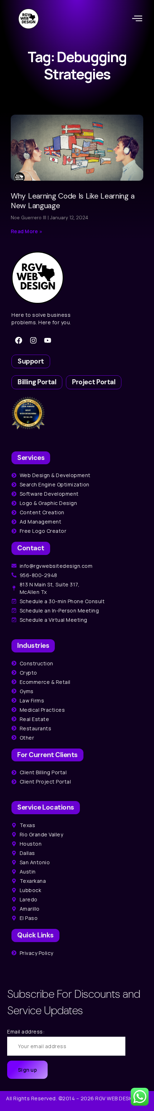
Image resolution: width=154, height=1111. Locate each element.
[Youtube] (47, 340)
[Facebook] (18, 340)
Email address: (25, 1031)
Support (31, 361)
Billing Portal (37, 381)
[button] (137, 18)
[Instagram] (33, 340)
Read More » (26, 231)
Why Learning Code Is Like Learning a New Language (72, 201)
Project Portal (93, 381)
